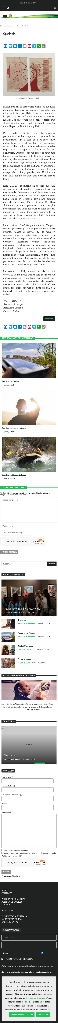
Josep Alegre (24, 663)
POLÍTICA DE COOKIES (11, 902)
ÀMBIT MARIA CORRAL (12, 919)
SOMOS (4, 891)
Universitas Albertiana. (42, 972)
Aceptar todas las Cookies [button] (22, 1015)
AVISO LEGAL (7, 911)
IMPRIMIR (49, 318)
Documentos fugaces (10, 381)
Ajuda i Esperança (25, 646)
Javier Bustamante (13, 613)
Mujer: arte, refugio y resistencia (22, 608)
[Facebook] (3, 8)
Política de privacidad (10, 856)
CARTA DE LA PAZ (9, 922)
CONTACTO (6, 893)
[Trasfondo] (29, 744)
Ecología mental (24, 659)
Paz (18, 26)
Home (2, 26)
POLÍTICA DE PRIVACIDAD (13, 899)
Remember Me (50, 953)
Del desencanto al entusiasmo (14, 428)
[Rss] (8, 8)
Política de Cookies (35, 998)
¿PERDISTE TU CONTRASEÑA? (18, 959)
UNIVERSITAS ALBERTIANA (14, 916)
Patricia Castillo (26, 650)
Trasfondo (22, 620)
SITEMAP (5, 905)
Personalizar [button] (43, 1015)
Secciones (10, 26)
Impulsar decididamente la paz (14, 475)
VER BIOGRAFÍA (33, 710)
